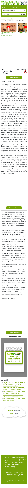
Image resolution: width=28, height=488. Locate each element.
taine (11, 413)
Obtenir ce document (15, 77)
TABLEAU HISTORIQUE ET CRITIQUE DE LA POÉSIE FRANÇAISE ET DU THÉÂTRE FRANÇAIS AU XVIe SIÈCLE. (14, 384)
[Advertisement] (14, 53)
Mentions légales (18, 472)
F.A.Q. (5, 472)
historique (17, 410)
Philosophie (10, 19)
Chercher (22, 14)
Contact (10, 472)
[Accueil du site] (14, 2)
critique (10, 410)
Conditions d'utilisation (11, 474)
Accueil (3, 19)
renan (16, 413)
